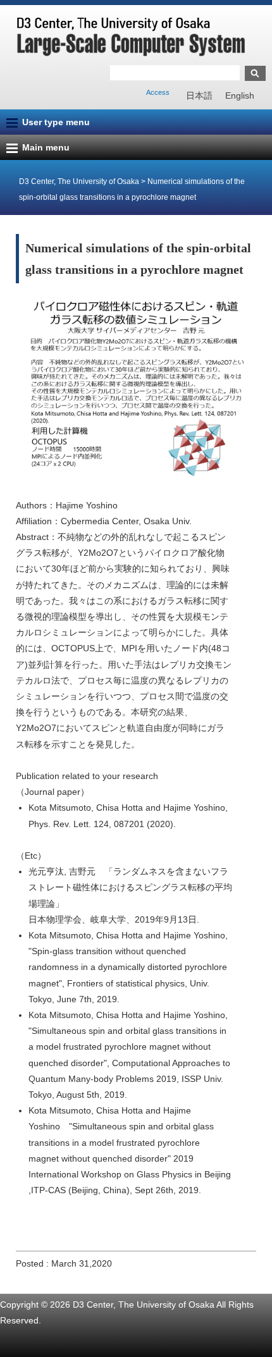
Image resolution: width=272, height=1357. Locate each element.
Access (158, 92)
